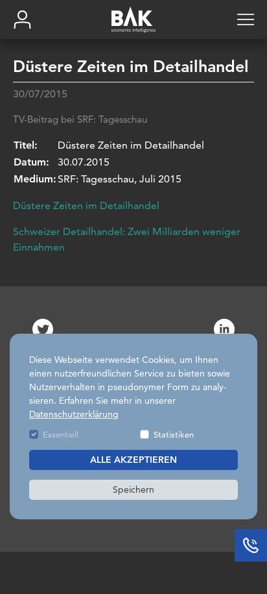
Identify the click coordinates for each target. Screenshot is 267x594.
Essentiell (60, 434)
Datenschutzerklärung (74, 414)
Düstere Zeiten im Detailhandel (86, 205)
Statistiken (174, 434)
